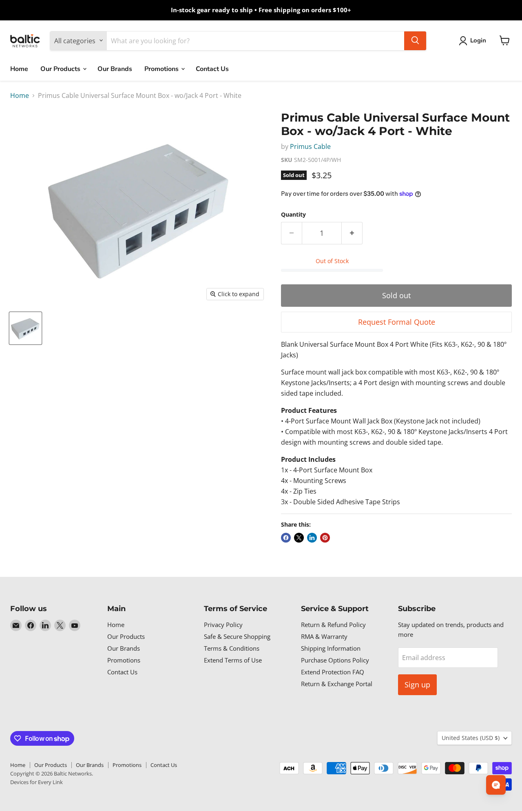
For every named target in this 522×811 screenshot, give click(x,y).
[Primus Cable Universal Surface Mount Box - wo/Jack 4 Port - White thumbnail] (25, 328)
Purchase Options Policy (335, 660)
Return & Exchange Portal (336, 684)
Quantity (293, 214)
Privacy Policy (223, 624)
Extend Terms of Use (233, 660)
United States (471, 738)
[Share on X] (299, 538)
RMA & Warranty (324, 636)
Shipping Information (331, 648)
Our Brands (114, 68)
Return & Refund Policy (333, 624)
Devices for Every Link (36, 782)
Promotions (162, 68)
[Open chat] (496, 785)
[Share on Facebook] (286, 538)
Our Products (61, 68)
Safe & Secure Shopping (237, 636)
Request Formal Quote (396, 322)
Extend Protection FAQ (332, 672)
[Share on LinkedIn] (312, 538)
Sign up (417, 684)
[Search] (415, 40)
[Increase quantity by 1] (352, 233)
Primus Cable (310, 146)
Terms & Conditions (231, 648)
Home (19, 68)
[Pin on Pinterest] (325, 538)
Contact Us (212, 68)
